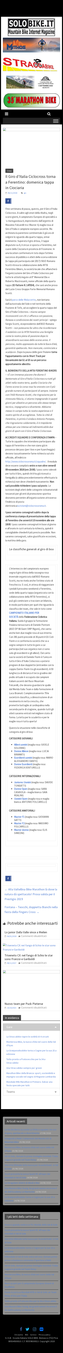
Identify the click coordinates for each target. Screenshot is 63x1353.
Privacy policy (44, 1334)
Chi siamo (18, 1334)
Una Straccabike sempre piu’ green (24, 1067)
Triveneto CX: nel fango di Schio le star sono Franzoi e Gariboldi (29, 957)
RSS (26, 1334)
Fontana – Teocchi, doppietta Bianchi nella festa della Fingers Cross (31, 909)
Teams (10, 1092)
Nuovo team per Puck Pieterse (24, 1004)
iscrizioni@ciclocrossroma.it (31, 505)
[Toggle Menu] (55, 121)
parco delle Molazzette (24, 299)
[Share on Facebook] (8, 201)
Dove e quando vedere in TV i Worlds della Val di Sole (31, 1224)
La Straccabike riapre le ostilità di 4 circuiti (27, 1036)
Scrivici (33, 1334)
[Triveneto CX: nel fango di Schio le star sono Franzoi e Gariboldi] (31, 945)
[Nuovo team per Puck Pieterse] (31, 972)
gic (25, 193)
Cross (9, 171)
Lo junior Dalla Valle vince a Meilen (26, 932)
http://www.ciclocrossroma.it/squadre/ (25, 461)
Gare (9, 1027)
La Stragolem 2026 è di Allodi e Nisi (22, 1182)
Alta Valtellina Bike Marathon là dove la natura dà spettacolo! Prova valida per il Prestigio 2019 (31, 894)
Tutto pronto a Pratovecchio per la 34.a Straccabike (30, 1301)
